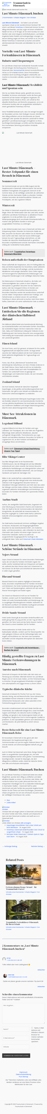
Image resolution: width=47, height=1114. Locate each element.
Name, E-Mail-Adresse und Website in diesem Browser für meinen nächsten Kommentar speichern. (37, 1034)
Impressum (23, 1072)
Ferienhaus (19, 27)
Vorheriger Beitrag (9, 846)
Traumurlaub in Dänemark (21, 4)
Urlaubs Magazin (20, 17)
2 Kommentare (7, 17)
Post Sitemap (23, 1077)
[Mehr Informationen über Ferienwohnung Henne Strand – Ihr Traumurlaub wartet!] (23, 874)
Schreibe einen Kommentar (15, 892)
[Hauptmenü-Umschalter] (42, 4)
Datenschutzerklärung (23, 1074)
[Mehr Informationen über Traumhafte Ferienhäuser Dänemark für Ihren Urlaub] (23, 909)
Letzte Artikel (11, 802)
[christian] (6, 807)
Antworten (41, 970)
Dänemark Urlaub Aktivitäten (33, 539)
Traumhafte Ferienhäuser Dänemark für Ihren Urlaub (22, 923)
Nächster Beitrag (38, 846)
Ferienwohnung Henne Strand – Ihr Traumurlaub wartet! (21, 888)
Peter (8, 958)
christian (5, 809)
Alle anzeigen (25, 823)
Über (8, 800)
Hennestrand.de (19, 70)
